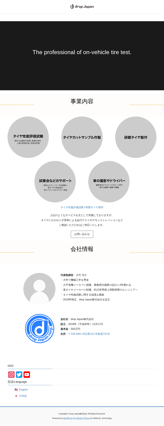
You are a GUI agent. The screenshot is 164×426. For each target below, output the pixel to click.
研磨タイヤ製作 (94, 207)
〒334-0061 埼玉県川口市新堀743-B (89, 334)
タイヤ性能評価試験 (72, 207)
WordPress (68, 418)
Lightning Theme (82, 418)
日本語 (23, 396)
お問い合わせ (82, 234)
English (23, 389)
